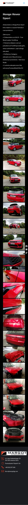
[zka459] (14, 394)
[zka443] (14, 137)
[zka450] (14, 249)
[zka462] (14, 442)
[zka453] (14, 297)
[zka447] (14, 201)
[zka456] (14, 346)
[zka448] (14, 217)
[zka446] (14, 185)
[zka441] (14, 105)
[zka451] (14, 265)
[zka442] (14, 121)
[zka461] (14, 426)
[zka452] (14, 281)
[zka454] (14, 313)
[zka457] (14, 362)
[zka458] (14, 378)
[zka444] (14, 153)
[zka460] (14, 410)
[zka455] (14, 330)
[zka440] (14, 89)
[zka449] (14, 233)
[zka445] (14, 169)
